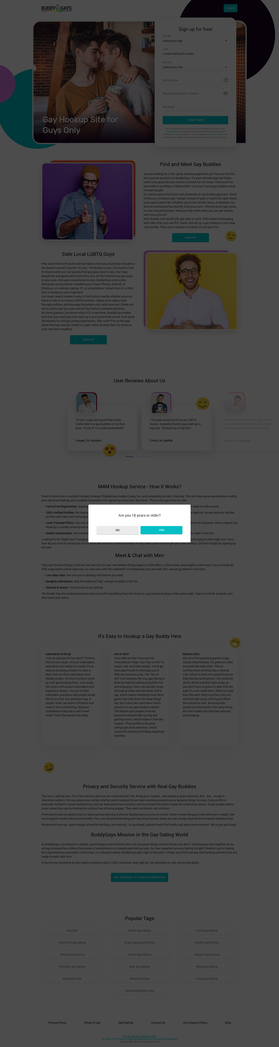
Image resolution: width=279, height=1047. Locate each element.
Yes (161, 530)
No (118, 530)
